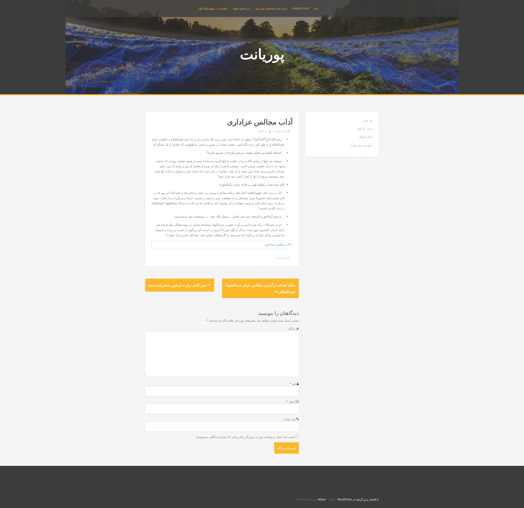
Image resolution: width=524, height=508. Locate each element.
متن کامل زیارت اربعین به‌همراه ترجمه (177, 285)
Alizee (322, 499)
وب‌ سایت (289, 419)
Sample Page (300, 8)
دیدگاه (292, 329)
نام (293, 384)
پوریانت (262, 54)
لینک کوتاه (282, 258)
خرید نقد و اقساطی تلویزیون (271, 8)
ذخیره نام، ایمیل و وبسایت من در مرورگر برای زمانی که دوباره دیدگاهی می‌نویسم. (245, 437)
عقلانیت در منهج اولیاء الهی (213, 8)
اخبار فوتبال (366, 137)
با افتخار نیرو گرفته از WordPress (358, 499)
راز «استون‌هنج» (241, 8)
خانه (315, 8)
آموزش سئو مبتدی (361, 145)
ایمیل (290, 401)
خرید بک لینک (365, 128)
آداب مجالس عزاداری (278, 244)
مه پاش (368, 120)
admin (262, 131)
